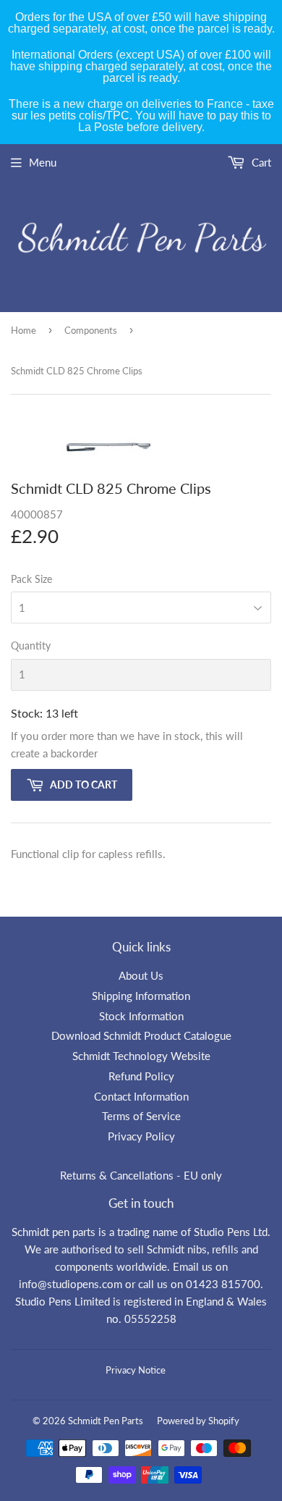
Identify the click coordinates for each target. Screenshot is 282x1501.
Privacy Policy (141, 1136)
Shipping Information (141, 995)
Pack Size (31, 579)
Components (90, 330)
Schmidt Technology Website (141, 1055)
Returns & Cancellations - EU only (141, 1175)
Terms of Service (141, 1115)
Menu (42, 162)
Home (23, 330)
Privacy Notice (136, 1370)
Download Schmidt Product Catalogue (141, 1035)
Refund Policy (141, 1075)
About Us (141, 975)
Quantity (31, 645)
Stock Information (141, 1015)
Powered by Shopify (198, 1420)
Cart (260, 162)
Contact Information (141, 1096)
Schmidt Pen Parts (105, 1420)
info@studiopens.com (70, 1283)
